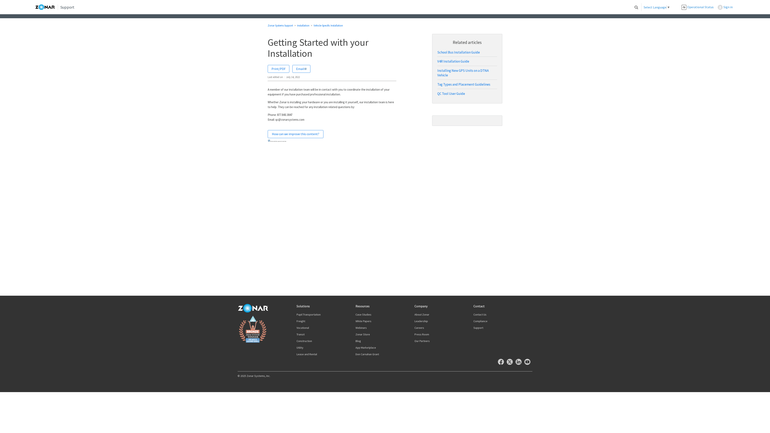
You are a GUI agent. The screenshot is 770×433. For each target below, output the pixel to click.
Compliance (480, 321)
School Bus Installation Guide (458, 52)
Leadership (421, 321)
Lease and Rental (307, 354)
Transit (301, 334)
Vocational (303, 328)
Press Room (421, 334)
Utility (300, 347)
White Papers (363, 321)
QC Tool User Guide (451, 93)
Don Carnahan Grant (367, 354)
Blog (358, 341)
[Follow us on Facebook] (502, 363)
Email (300, 69)
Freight (301, 321)
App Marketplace (366, 347)
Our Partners (422, 341)
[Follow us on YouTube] (528, 363)
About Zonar (421, 314)
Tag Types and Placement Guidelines (463, 84)
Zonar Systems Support (280, 25)
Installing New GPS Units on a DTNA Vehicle (463, 72)
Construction (304, 341)
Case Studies (363, 314)
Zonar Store (363, 334)
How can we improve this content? (295, 134)
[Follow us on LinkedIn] (520, 363)
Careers (419, 328)
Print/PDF (279, 69)
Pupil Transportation (309, 314)
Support (478, 328)
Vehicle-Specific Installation (328, 25)
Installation (303, 25)
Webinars (361, 328)
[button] (727, 7)
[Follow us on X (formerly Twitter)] (511, 363)
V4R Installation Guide (453, 61)
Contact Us (479, 314)
